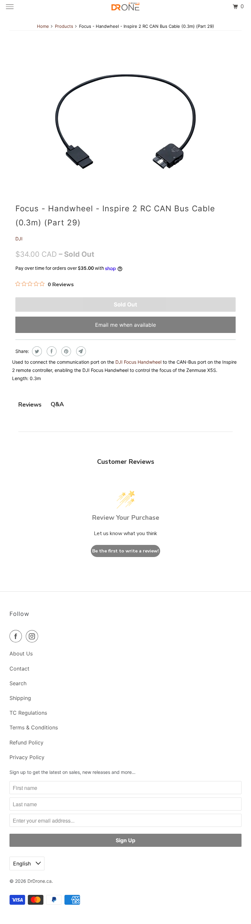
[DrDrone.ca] (125, 6)
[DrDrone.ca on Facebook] (17, 636)
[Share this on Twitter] (36, 351)
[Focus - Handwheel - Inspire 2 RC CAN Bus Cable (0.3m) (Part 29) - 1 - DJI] (125, 121)
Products (64, 26)
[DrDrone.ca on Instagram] (33, 636)
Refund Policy (26, 742)
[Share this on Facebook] (51, 351)
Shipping (20, 698)
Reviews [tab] (30, 405)
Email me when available (125, 325)
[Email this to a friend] (80, 351)
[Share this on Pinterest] (65, 351)
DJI (19, 238)
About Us (21, 653)
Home (43, 26)
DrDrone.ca (39, 881)
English (22, 863)
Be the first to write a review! (125, 551)
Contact (19, 668)
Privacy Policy (26, 757)
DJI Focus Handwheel (138, 362)
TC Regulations (28, 712)
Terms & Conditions (33, 727)
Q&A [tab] (57, 404)
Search (17, 683)
